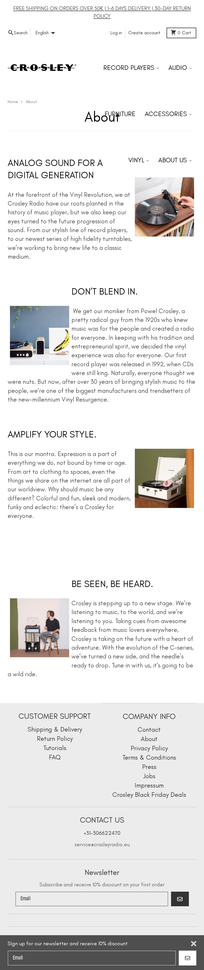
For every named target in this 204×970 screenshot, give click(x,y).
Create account (144, 32)
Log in (116, 32)
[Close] (193, 943)
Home (13, 101)
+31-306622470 (102, 833)
